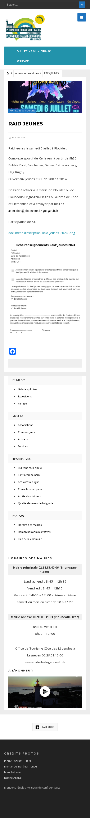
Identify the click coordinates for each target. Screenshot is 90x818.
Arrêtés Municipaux (29, 496)
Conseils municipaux (30, 489)
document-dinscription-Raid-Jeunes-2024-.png (42, 233)
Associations (25, 425)
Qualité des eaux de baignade (36, 503)
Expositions (25, 396)
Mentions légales (15, 787)
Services (23, 446)
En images (19, 380)
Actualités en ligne (28, 482)
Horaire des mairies (30, 525)
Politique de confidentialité (43, 787)
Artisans (23, 439)
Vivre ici (18, 416)
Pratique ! (19, 515)
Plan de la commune (30, 539)
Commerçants (26, 432)
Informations (22, 458)
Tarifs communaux (29, 475)
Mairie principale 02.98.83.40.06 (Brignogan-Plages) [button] (45, 570)
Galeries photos (27, 389)
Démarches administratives (34, 532)
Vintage (22, 403)
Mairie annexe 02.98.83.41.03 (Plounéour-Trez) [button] (45, 617)
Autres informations (27, 73)
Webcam (23, 60)
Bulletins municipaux (34, 51)
